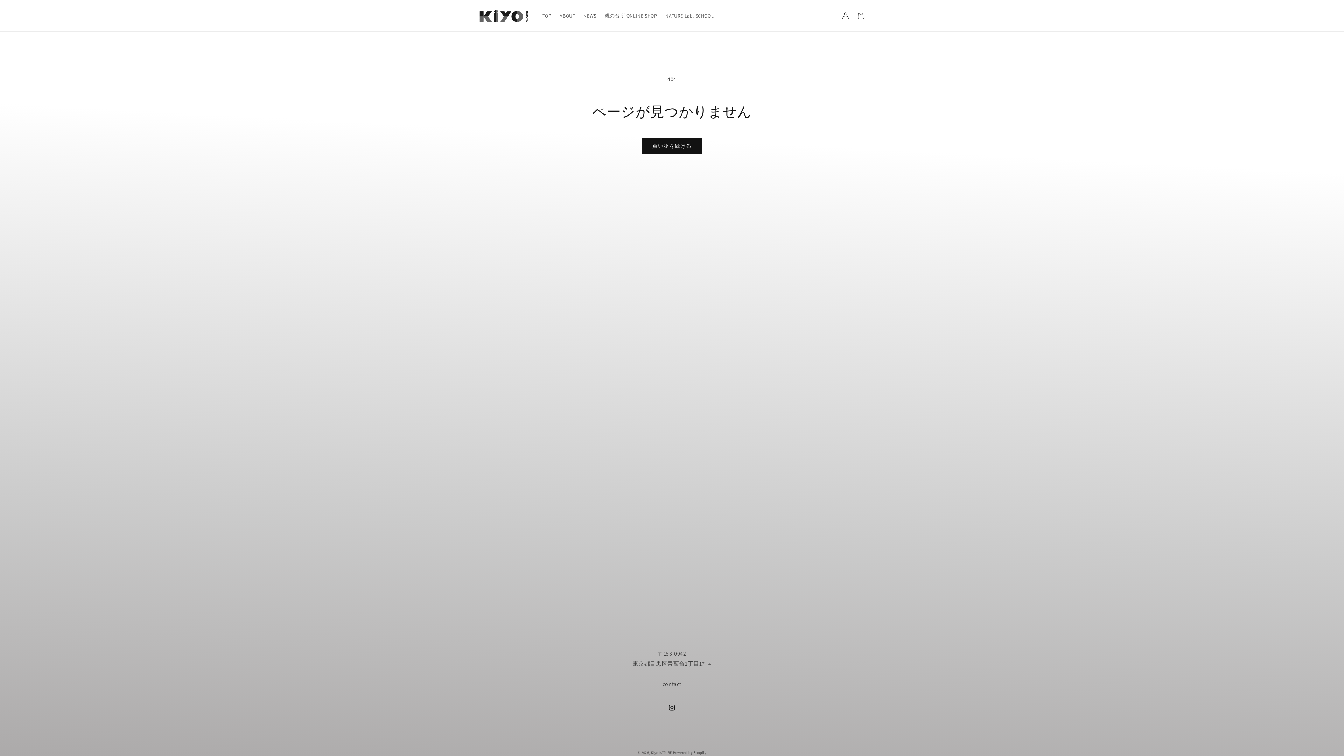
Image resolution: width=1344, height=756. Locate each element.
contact (672, 684)
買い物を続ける (672, 145)
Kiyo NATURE (661, 752)
